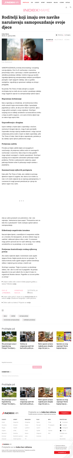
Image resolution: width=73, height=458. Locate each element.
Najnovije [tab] (49, 39)
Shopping (27, 422)
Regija (3, 427)
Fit (25, 439)
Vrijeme (50, 430)
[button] (4, 336)
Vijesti (37, 2)
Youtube (64, 425)
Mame (26, 433)
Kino (49, 427)
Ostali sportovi (17, 439)
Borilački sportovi (18, 436)
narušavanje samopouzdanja (11, 319)
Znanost (4, 439)
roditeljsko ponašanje (29, 319)
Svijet (3, 422)
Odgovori (38, 433)
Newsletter (63, 439)
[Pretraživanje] (70, 7)
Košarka (15, 433)
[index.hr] (11, 2)
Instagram (65, 427)
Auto (26, 436)
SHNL (14, 430)
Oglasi (56, 2)
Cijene (62, 2)
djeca (5, 316)
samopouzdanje (23, 316)
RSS (49, 433)
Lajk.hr (38, 427)
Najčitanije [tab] (59, 39)
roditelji (12, 316)
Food (26, 430)
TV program (51, 425)
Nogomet (15, 422)
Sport (43, 2)
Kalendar (38, 436)
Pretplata (26, 2)
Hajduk (15, 427)
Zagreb (4, 430)
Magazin (27, 419)
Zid (32, 2)
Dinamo (15, 425)
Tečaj (49, 422)
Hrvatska (4, 425)
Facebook (65, 422)
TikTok (64, 430)
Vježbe (38, 430)
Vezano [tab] (66, 39)
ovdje (8, 298)
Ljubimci (27, 427)
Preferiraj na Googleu (64, 35)
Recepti (38, 425)
